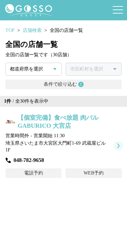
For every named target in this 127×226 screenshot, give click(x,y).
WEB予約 (94, 173)
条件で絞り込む (63, 84)
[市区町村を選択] (94, 69)
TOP (10, 30)
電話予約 (33, 173)
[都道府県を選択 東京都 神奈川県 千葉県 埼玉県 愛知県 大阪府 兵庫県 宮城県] (33, 69)
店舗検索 (32, 30)
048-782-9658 (29, 160)
